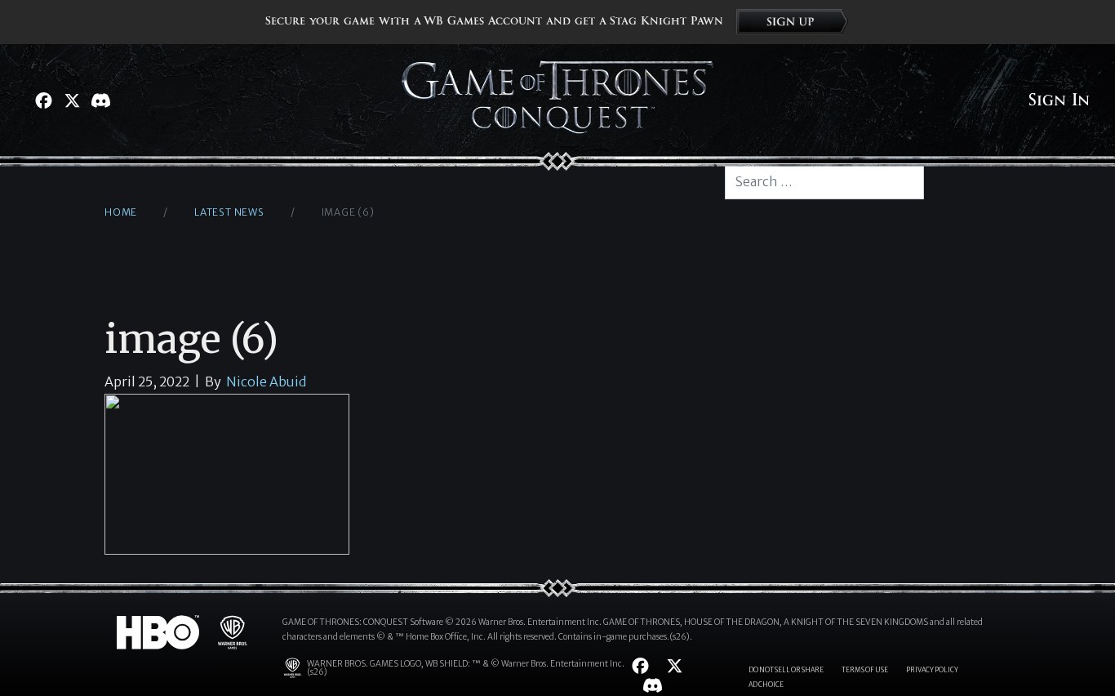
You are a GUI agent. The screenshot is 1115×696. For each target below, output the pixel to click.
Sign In (1059, 100)
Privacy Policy (932, 670)
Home (120, 212)
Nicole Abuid (266, 381)
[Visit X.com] (72, 100)
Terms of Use (865, 670)
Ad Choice (766, 684)
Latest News (229, 212)
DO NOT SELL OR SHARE (786, 670)
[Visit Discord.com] (101, 100)
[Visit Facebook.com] (43, 100)
